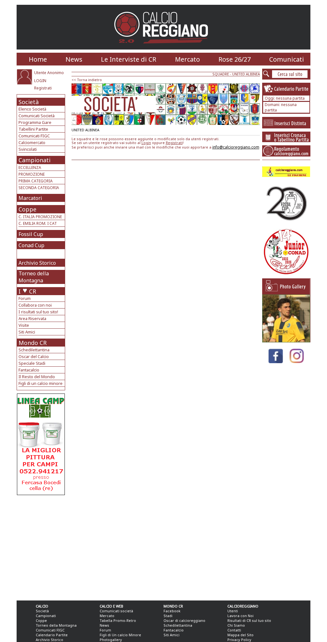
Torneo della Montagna (34, 277)
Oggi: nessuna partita (285, 98)
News (73, 59)
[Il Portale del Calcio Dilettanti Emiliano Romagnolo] (164, 47)
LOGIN (40, 80)
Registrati (43, 88)
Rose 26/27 (234, 59)
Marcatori (30, 198)
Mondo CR (33, 343)
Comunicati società (116, 610)
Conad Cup (31, 245)
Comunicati (286, 59)
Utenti (232, 610)
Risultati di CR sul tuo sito (249, 620)
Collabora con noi (35, 305)
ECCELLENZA (30, 167)
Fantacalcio (29, 370)
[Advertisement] (42, 546)
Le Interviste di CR (128, 59)
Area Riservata (32, 318)
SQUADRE (220, 74)
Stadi (168, 615)
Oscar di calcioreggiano (184, 620)
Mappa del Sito (240, 634)
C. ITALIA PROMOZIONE (40, 216)
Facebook (172, 610)
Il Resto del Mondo (37, 376)
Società (29, 102)
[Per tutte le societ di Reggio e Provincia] (41, 493)
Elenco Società (32, 109)
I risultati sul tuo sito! (38, 312)
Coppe (27, 209)
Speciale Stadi (32, 363)
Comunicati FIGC (34, 136)
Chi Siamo (236, 625)
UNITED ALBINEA (246, 74)
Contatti (234, 630)
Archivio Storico (37, 262)
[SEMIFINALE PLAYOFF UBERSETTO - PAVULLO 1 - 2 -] (286, 340)
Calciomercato (32, 142)
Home (38, 59)
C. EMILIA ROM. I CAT (38, 223)
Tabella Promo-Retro (118, 620)
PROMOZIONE (32, 174)
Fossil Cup (31, 234)
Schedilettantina (34, 350)
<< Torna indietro (87, 79)
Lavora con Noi (240, 615)
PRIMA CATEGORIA (36, 181)
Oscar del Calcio (34, 356)
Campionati (34, 160)
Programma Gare (35, 122)
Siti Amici (27, 332)
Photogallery (111, 639)
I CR (27, 291)
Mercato (187, 59)
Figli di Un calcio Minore (120, 634)
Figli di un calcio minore (41, 383)
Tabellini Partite (33, 129)
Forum (25, 298)
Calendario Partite (52, 634)
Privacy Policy (239, 639)
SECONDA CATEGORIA (39, 187)
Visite (24, 325)
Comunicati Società (37, 115)
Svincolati (28, 149)
